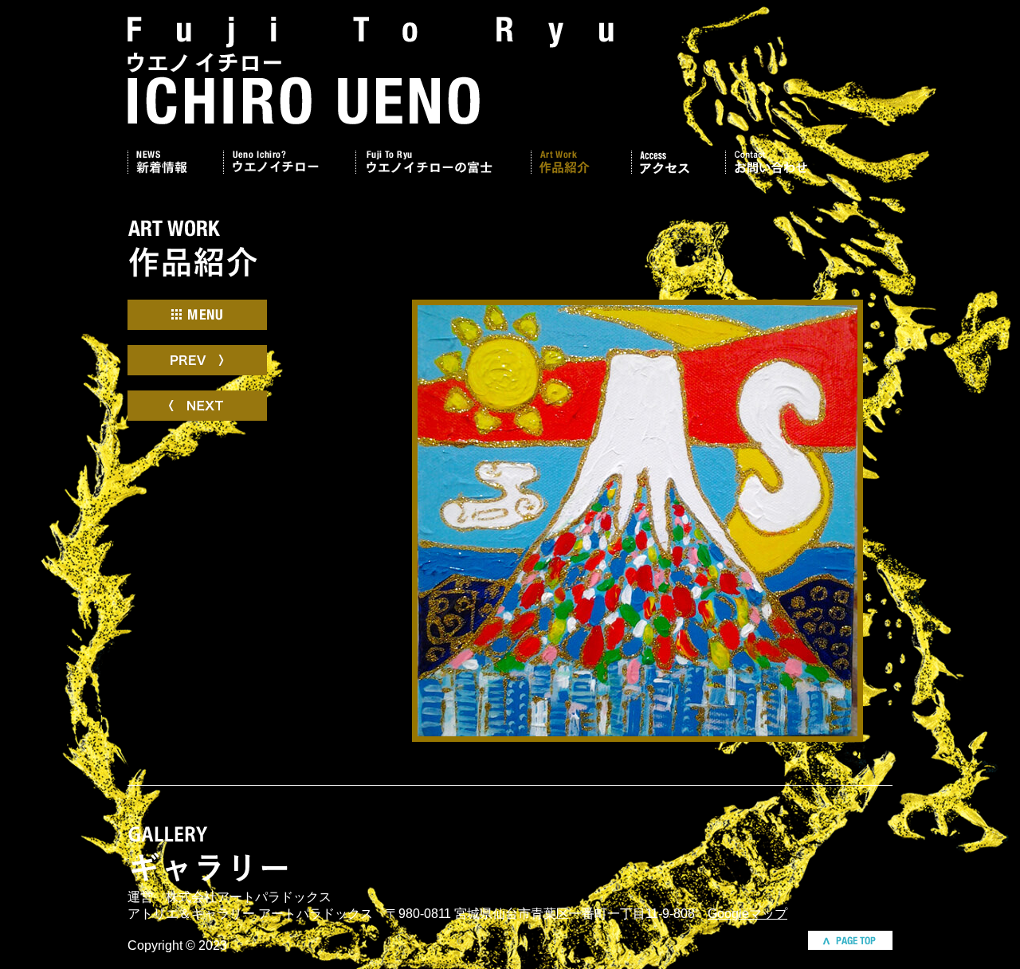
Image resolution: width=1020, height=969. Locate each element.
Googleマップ (747, 913)
